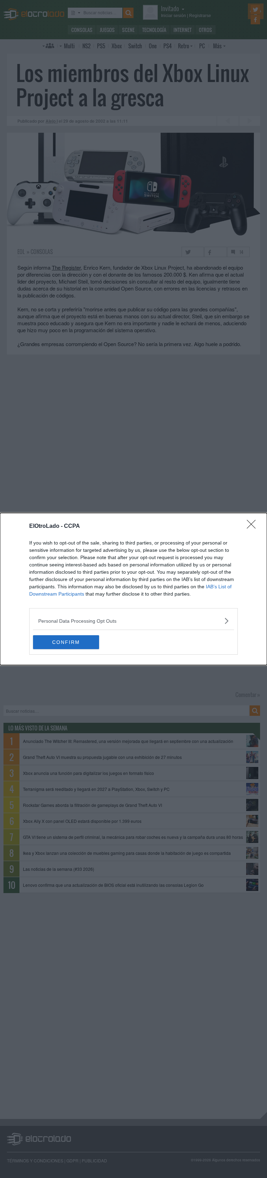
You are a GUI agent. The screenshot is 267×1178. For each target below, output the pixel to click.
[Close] (253, 526)
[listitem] (133, 620)
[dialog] (133, 589)
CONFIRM (66, 642)
